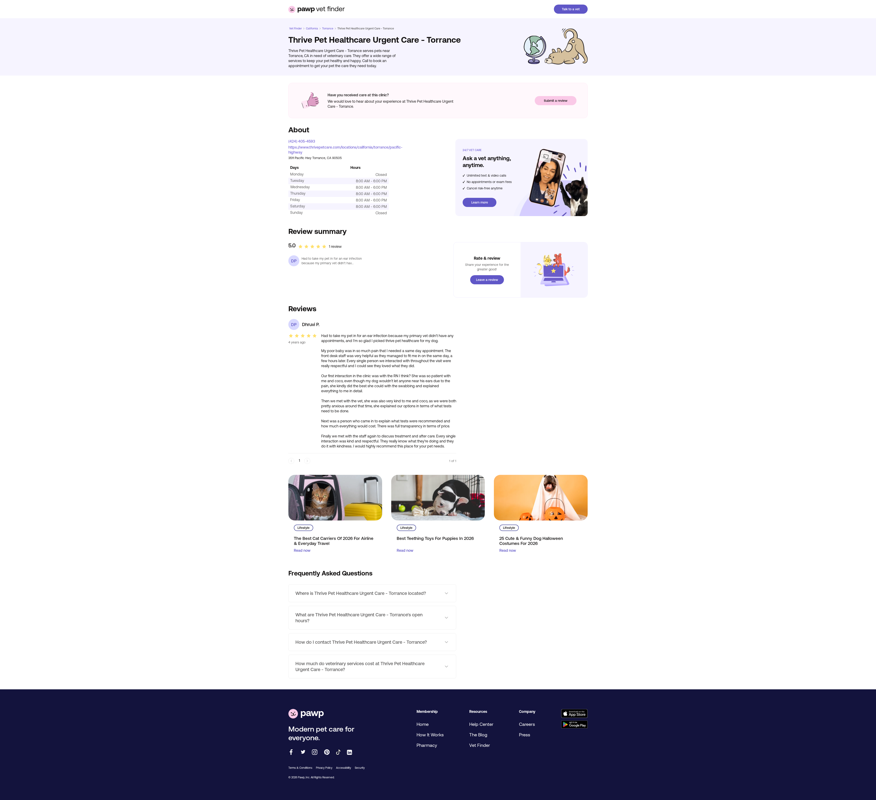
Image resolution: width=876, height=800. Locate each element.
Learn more (479, 202)
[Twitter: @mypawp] (303, 752)
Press (524, 734)
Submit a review (555, 100)
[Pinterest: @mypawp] (327, 752)
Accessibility (343, 767)
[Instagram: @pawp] (315, 752)
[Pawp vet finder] (316, 9)
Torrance (327, 28)
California (312, 28)
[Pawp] (306, 714)
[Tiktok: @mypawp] (338, 752)
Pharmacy (427, 745)
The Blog (478, 734)
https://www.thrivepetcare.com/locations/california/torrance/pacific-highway (345, 149)
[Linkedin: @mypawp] (349, 753)
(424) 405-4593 (301, 141)
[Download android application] (574, 724)
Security (360, 767)
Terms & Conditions (300, 767)
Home (423, 724)
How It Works (430, 734)
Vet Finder (295, 28)
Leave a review (487, 280)
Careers (527, 724)
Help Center (481, 724)
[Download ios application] (574, 714)
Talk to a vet (571, 9)
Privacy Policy (324, 767)
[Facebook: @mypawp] (291, 752)
